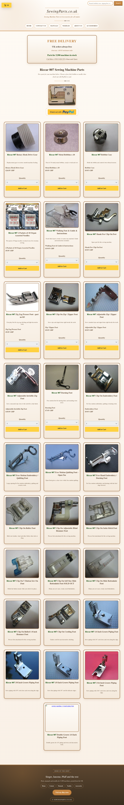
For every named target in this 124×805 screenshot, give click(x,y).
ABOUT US (78, 26)
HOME (29, 26)
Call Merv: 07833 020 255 (56, 59)
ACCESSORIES (92, 26)
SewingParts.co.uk (62, 11)
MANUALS (54, 26)
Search (118, 3)
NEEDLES (66, 26)
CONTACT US (41, 26)
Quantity (22, 178)
